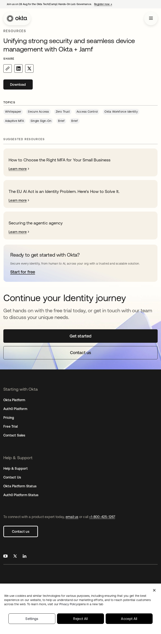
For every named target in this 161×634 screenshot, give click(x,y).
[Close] (154, 590)
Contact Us (12, 477)
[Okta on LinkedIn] (24, 556)
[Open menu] (151, 18)
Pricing (8, 417)
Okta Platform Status (19, 486)
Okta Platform (14, 400)
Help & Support (15, 468)
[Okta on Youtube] (5, 556)
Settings (31, 619)
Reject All (80, 619)
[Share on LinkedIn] (18, 68)
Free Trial (10, 426)
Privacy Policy (81, 604)
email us (72, 517)
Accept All (129, 619)
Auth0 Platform (15, 409)
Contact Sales (14, 435)
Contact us (20, 531)
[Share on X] (29, 68)
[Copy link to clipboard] (7, 68)
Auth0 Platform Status (20, 495)
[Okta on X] (15, 556)
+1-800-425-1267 (102, 517)
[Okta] (17, 18)
